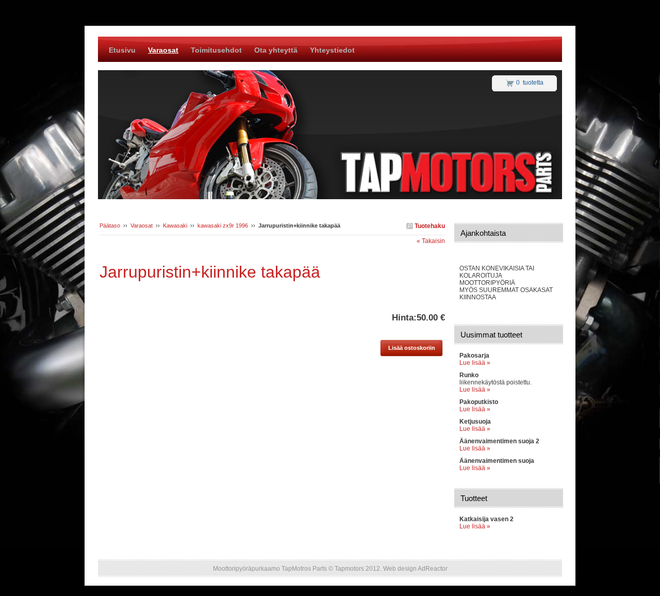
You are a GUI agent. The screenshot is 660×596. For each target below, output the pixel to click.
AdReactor (433, 568)
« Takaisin (431, 241)
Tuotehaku (429, 226)
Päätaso (110, 225)
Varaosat (141, 225)
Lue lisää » (474, 362)
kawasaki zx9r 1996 (222, 225)
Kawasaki (175, 225)
